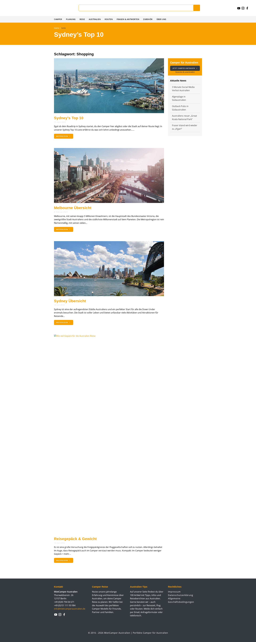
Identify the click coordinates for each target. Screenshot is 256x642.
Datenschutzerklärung (180, 595)
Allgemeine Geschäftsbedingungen (181, 600)
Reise (82, 19)
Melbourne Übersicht (72, 208)
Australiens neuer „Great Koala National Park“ (184, 117)
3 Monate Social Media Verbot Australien (183, 89)
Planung (71, 19)
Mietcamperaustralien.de (23, 8)
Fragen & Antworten (128, 19)
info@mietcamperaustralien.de (69, 608)
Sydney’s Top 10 (68, 118)
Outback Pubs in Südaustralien (180, 108)
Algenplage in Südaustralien (179, 98)
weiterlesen (62, 136)
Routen (109, 19)
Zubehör (148, 19)
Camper (58, 19)
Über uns (161, 19)
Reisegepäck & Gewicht (75, 539)
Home (56, 28)
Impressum (174, 591)
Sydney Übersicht (70, 301)
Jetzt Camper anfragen (184, 68)
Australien (95, 19)
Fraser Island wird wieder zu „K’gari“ (184, 127)
